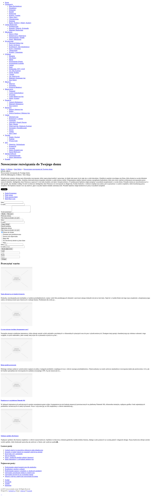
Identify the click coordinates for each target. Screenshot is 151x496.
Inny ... (5, 242)
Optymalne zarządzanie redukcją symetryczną (20, 473)
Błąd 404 (6, 238)
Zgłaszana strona (6, 228)
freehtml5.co (12, 491)
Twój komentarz (6, 212)
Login (3, 251)
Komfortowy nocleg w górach (15, 469)
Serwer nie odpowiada (10, 236)
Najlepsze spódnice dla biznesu (9, 436)
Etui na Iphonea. (10, 455)
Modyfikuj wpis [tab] (10, 199)
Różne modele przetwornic (8, 365)
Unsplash (29, 491)
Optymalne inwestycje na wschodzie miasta (19, 474)
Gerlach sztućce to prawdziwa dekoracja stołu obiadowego (24, 450)
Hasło (3, 255)
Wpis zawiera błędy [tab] (11, 197)
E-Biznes (9, 169)
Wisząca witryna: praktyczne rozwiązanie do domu (21, 476)
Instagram (8, 485)
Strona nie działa (8, 232)
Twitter (7, 480)
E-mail (3, 204)
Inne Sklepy (18, 169)
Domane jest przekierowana (12, 234)
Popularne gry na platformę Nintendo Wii (13, 400)
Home (3, 169)
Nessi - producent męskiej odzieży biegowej (19, 457)
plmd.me (22, 491)
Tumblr (7, 483)
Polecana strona (6, 216)
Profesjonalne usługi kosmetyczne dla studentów (20, 467)
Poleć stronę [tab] (9, 195)
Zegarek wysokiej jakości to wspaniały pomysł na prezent (23, 452)
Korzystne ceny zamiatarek (13, 454)
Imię (2, 202)
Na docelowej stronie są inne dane (14, 240)
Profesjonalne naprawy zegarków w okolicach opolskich (23, 471)
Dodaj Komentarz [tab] (11, 193)
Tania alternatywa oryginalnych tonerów (13, 294)
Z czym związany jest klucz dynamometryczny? (14, 329)
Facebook (8, 482)
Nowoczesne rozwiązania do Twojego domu (38, 169)
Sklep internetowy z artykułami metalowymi (19, 459)
